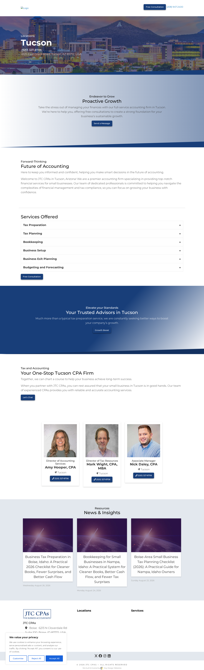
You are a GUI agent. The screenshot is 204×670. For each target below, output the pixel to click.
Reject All (36, 658)
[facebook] (100, 656)
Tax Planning (32, 233)
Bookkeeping (33, 242)
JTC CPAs (91, 665)
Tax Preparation (34, 225)
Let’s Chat (28, 397)
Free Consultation (155, 7)
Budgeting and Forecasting (43, 267)
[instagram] (104, 656)
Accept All (54, 658)
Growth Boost (102, 330)
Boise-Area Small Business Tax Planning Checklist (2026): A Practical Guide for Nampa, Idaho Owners (156, 564)
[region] (36, 648)
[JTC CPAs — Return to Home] (25, 8)
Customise (18, 658)
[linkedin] (109, 656)
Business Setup (34, 250)
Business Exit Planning (40, 259)
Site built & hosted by (102, 668)
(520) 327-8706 (61, 478)
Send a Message (102, 123)
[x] (96, 656)
